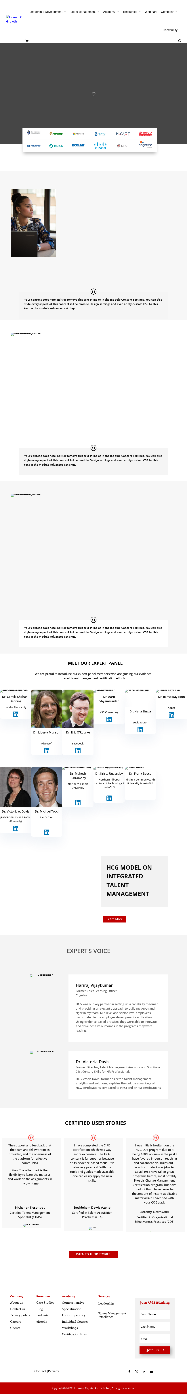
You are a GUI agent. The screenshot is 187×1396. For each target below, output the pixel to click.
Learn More (114, 919)
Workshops (70, 1328)
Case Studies (45, 1302)
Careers (15, 1321)
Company (167, 11)
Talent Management (83, 11)
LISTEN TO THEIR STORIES (92, 1254)
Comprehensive (73, 1302)
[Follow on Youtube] (151, 1372)
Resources (130, 11)
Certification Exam (75, 1334)
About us (16, 1302)
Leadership (106, 1305)
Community (170, 30)
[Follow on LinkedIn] (144, 1372)
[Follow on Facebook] (129, 1372)
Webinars (151, 11)
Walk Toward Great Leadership (93, 231)
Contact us (17, 1309)
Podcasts (42, 1315)
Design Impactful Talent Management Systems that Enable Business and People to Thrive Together (114, 376)
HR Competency (74, 1315)
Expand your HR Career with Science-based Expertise (107, 545)
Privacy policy (20, 1315)
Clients (15, 1328)
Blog (39, 1309)
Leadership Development (46, 11)
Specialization (71, 1309)
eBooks (41, 1321)
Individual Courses (75, 1321)
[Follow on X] (137, 1372)
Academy (109, 11)
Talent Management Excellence (112, 1315)
